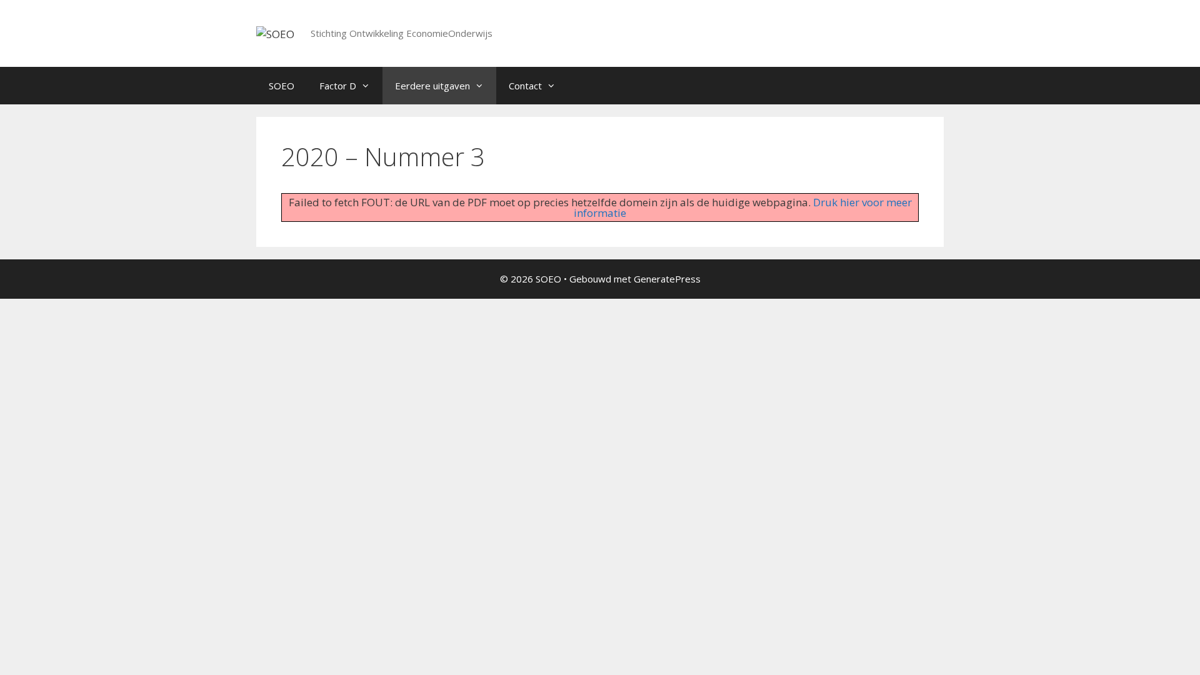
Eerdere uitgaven (432, 85)
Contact (525, 85)
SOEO (281, 85)
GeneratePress (667, 278)
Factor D (337, 85)
